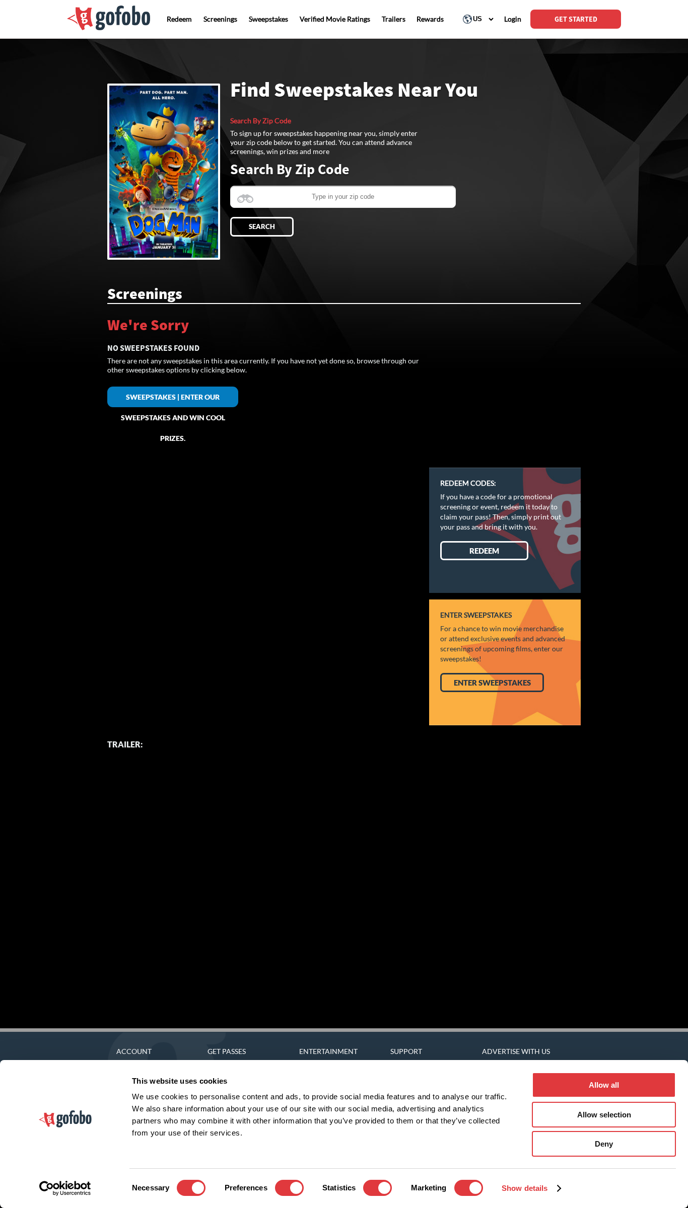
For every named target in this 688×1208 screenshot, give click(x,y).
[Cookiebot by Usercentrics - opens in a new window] (65, 1188)
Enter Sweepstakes (492, 682)
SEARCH (262, 226)
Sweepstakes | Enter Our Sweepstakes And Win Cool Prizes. (173, 400)
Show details (524, 1188)
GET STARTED (576, 19)
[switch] (289, 1188)
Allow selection (604, 1114)
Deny (604, 1144)
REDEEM (484, 550)
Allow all (604, 1085)
